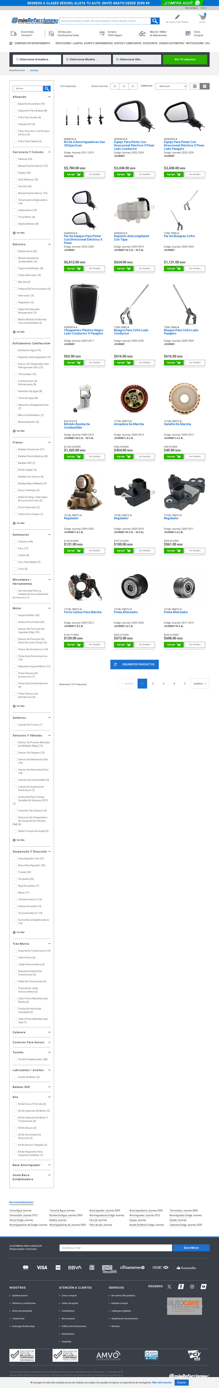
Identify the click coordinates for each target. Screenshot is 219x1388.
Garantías (66, 1341)
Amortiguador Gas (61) (31, 858)
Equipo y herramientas (98, 43)
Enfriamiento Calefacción (31, 343)
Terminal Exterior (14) (30, 913)
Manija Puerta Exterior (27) (33, 166)
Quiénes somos (20, 1295)
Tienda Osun (18, 1318)
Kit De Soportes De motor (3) (34, 1110)
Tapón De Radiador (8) (30, 268)
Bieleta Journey (57, 1220)
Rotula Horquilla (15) (29, 906)
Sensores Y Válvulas (27, 735)
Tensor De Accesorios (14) (33, 649)
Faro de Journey (98, 1220)
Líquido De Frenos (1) (30, 724)
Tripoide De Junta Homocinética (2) (28, 990)
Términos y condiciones (24, 1303)
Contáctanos (68, 1311)
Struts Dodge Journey (21, 1220)
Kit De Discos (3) (27, 1127)
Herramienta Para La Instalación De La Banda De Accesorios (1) (30, 594)
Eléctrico (19, 244)
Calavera (19, 1032)
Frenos (18, 442)
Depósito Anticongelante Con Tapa (131, 237)
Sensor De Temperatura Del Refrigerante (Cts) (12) (33, 366)
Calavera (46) (25, 541)
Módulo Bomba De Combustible (77, 425)
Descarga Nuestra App (23, 1326)
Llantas (78, 43)
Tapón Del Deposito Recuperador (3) (29, 311)
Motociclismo (195, 43)
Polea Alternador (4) (29, 275)
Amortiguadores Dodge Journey (106, 1215)
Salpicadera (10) (27, 210)
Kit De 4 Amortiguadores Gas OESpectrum (84, 143)
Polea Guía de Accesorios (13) (32, 658)
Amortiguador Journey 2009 (104, 1210)
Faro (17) (23, 548)
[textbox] (110, 21)
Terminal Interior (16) (30, 899)
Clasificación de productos (124, 1318)
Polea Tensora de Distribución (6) (28, 695)
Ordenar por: (147, 86)
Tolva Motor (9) (26, 217)
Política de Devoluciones (74, 1326)
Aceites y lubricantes (127, 43)
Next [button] (201, 1306)
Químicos (19, 717)
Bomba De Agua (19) (29, 350)
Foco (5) (23, 569)
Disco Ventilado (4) (29, 490)
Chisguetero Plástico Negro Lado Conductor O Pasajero (83, 331)
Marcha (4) (24, 282)
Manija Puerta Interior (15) (32, 193)
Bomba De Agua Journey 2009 (65, 1215)
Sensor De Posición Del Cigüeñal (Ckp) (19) (31, 631)
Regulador (71, 518)
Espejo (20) (24, 172)
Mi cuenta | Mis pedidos (123, 1295)
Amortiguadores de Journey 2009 (67, 1224)
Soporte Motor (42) (29, 615)
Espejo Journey (138, 1220)
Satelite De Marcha (177, 424)
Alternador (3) (26, 295)
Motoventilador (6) (28, 422)
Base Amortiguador (27, 1165)
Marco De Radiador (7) (31, 415)
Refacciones (63, 43)
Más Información (162, 1382)
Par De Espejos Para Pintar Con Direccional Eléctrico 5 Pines (83, 239)
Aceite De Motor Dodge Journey (147, 1224)
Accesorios (150, 43)
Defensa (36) (25, 159)
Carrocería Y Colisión (28, 152)
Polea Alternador (126, 612)
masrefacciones (17, 70)
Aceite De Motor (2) (29, 1077)
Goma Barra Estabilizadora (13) (33, 922)
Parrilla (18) (24, 186)
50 (133, 86)
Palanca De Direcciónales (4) (34, 288)
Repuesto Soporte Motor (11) (34, 666)
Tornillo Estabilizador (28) (32, 1059)
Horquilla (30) (26, 879)
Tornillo (18, 1052)
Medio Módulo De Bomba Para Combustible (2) (32, 321)
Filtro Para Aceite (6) (29, 117)
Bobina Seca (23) (27, 251)
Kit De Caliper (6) (27, 469)
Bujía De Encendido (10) (31, 103)
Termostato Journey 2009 (184, 1210)
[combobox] (37, 59)
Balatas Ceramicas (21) (31, 449)
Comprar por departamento (32, 43)
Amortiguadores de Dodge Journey (28, 1224)
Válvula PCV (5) (26, 124)
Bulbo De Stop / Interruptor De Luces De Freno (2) (33, 499)
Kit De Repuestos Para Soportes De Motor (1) (30, 1153)
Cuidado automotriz (172, 43)
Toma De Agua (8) (28, 398)
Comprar (74, 174)
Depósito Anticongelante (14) (34, 357)
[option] (184, 1306)
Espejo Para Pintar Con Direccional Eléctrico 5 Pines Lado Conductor (134, 145)
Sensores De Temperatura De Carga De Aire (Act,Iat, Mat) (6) (30, 821)
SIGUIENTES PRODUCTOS (138, 664)
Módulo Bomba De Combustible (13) (28, 260)
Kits (15, 1097)
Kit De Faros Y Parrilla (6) (32, 1104)
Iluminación (21, 534)
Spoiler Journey (178, 1220)
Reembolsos (68, 1334)
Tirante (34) (24, 872)
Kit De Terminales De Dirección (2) (29, 1136)
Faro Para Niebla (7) (29, 562)
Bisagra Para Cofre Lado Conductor (131, 331)
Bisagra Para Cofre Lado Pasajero (181, 331)
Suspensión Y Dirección (30, 851)
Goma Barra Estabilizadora (23, 1177)
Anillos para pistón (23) (31, 622)
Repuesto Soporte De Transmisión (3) (30, 973)
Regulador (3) (26, 302)
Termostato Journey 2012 (23, 1215)
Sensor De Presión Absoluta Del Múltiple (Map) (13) (34, 744)
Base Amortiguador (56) (31, 865)
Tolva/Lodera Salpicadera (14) (32, 202)
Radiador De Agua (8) (30, 391)
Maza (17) (23, 892)
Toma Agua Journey (20, 1210)
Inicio (203, 8)
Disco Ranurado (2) (29, 507)
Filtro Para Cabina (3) (30, 141)
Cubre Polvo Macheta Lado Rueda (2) (33, 1000)
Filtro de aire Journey (100, 1224)
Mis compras (191, 8)
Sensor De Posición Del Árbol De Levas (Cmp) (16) (32, 641)
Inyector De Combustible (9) (33, 780)
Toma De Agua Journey (62, 1210)
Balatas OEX (21, 1087)
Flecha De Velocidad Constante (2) (29, 1010)
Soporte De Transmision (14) (34, 950)
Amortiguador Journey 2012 (145, 1215)
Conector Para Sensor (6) (32, 810)
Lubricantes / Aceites (28, 1070)
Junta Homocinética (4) (31, 964)
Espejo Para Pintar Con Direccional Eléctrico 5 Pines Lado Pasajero (184, 145)
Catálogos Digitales (121, 1311)
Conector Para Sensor (29, 1042)
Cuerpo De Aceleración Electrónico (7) (31, 788)
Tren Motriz (21, 943)
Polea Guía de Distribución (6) (33, 685)
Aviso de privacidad (22, 1311)
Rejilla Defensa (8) (28, 223)
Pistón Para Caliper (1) (30, 514)
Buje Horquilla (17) (28, 885)
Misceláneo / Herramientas (22, 581)
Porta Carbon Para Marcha (82, 612)
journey (34, 70)
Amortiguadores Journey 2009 (146, 1210)
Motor (17, 608)
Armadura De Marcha (129, 424)
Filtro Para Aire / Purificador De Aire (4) (34, 133)
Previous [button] (166, 1306)
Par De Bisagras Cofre (179, 236)
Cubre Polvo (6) (26, 957)
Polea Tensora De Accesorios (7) (28, 675)
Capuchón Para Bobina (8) (32, 110)
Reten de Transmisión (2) (32, 981)
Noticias (115, 1326)
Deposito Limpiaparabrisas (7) (33, 407)
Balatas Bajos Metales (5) (32, 483)
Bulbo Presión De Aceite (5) (33, 831)
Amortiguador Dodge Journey (186, 1215)
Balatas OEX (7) (26, 463)
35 (124, 86)
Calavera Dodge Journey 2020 (186, 1224)
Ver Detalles (95, 174)
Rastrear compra (119, 1303)
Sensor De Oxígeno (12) (31, 752)
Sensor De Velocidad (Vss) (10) (33, 771)
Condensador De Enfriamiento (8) (27, 383)
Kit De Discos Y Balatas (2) (32, 1145)
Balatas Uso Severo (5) (31, 476)
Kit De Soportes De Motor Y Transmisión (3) (33, 1119)
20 (114, 86)
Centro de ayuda (70, 1303)
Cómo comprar (69, 1295)
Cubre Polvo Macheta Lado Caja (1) (33, 1021)
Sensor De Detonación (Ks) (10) (33, 761)
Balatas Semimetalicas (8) (33, 456)
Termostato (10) (27, 374)
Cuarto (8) (23, 555)
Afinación (19, 97)
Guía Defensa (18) (28, 179)
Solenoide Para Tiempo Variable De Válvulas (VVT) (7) (30, 800)
